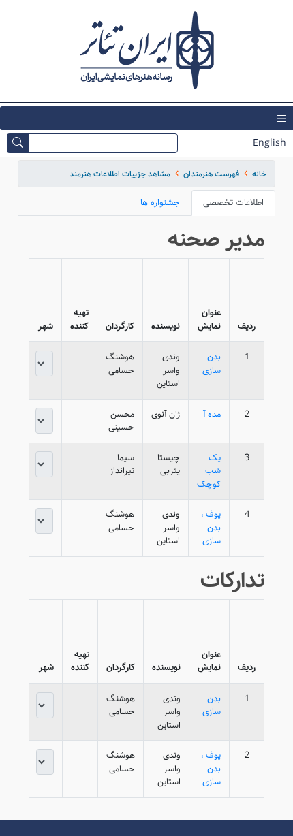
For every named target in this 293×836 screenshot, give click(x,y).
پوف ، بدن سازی (211, 527)
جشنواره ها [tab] (160, 202)
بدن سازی (211, 364)
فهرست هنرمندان (211, 173)
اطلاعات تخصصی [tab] (233, 202)
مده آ (212, 414)
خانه (259, 173)
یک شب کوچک (209, 471)
